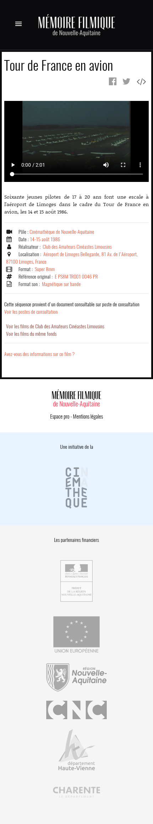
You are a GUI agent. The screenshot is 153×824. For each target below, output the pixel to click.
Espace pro (59, 416)
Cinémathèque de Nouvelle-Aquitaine (62, 231)
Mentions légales (88, 416)
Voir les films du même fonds (31, 333)
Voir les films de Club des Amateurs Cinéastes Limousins (55, 326)
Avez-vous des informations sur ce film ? (39, 354)
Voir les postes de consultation (71, 308)
